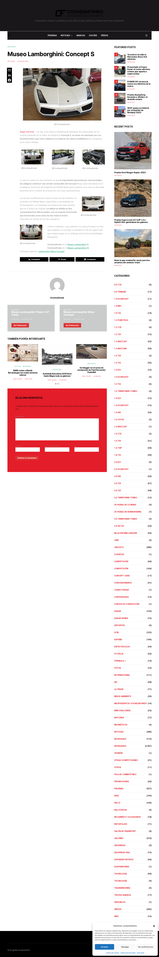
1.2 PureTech (121, 320)
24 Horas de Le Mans (125, 505)
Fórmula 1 (120, 661)
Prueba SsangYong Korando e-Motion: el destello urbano (137, 97)
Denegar (125, 947)
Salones (118, 838)
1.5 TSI (117, 384)
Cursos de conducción (126, 604)
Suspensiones (121, 866)
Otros (117, 767)
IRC (116, 682)
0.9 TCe (117, 285)
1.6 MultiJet (120, 426)
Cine (116, 540)
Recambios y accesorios (127, 817)
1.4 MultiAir (120, 348)
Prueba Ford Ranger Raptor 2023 (130, 172)
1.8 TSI (117, 455)
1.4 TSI (117, 363)
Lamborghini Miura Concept (51, 251)
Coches (93, 35)
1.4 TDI (117, 355)
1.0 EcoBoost (121, 299)
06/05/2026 (131, 62)
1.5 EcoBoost (121, 377)
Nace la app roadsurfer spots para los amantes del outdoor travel (132, 261)
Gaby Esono (17, 379)
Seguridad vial (122, 852)
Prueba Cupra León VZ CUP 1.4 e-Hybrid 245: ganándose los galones (131, 221)
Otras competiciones (126, 760)
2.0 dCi (117, 462)
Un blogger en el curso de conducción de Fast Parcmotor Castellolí (91, 369)
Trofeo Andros (122, 895)
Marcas (81, 35)
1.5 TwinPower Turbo (125, 391)
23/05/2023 (131, 115)
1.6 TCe (117, 434)
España (118, 639)
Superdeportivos (123, 859)
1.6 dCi (117, 398)
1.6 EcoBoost (121, 405)
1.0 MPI (117, 306)
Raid (116, 796)
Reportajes (11, 46)
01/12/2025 (131, 89)
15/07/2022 (118, 225)
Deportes (119, 625)
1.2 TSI (117, 334)
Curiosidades (121, 597)
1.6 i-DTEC (119, 419)
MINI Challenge (122, 710)
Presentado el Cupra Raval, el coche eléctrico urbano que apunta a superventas (138, 70)
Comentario (20, 416)
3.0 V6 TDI (119, 526)
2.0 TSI (117, 490)
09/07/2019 (28, 379)
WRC (116, 916)
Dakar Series (121, 618)
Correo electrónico (53, 446)
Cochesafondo (23, 61)
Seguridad (119, 845)
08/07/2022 (118, 265)
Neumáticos (120, 725)
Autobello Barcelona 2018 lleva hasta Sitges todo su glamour (57, 374)
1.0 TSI (117, 313)
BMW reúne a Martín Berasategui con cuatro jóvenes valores (23, 372)
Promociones (121, 781)
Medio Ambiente (122, 696)
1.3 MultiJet (120, 341)
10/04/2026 (131, 76)
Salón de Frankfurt (125, 831)
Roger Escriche (27, 131)
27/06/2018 (63, 380)
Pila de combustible (125, 774)
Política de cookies (112, 953)
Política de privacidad (128, 953)
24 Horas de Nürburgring (127, 512)
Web (75, 446)
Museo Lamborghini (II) (78, 248)
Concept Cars (122, 575)
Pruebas (52, 35)
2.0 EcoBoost (121, 469)
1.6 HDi (117, 412)
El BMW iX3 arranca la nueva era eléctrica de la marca (138, 83)
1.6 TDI (117, 441)
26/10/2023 (131, 102)
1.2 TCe (117, 327)
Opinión (118, 753)
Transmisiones (122, 888)
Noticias (65, 35)
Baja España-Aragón (125, 533)
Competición (121, 561)
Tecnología (120, 874)
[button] (154, 926)
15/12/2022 (118, 175)
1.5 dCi (117, 370)
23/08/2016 (97, 376)
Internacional (122, 675)
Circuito (119, 547)
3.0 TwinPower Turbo (125, 519)
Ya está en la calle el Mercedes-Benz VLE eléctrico (137, 56)
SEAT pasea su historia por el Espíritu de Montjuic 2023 (138, 110)
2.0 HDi (117, 476)
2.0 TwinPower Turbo (125, 497)
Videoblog (119, 902)
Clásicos (119, 554)
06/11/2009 (11, 61)
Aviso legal (140, 953)
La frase (119, 689)
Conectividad (121, 590)
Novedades (120, 739)
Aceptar (104, 947)
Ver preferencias (145, 947)
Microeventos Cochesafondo (130, 703)
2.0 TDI (117, 483)
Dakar (117, 611)
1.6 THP (118, 448)
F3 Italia (118, 654)
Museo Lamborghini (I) (78, 244)
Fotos (117, 668)
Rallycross (120, 810)
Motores (119, 717)
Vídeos (104, 35)
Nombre (19, 446)
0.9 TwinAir (120, 292)
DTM (116, 632)
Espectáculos (122, 646)
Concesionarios (123, 583)
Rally (117, 803)
